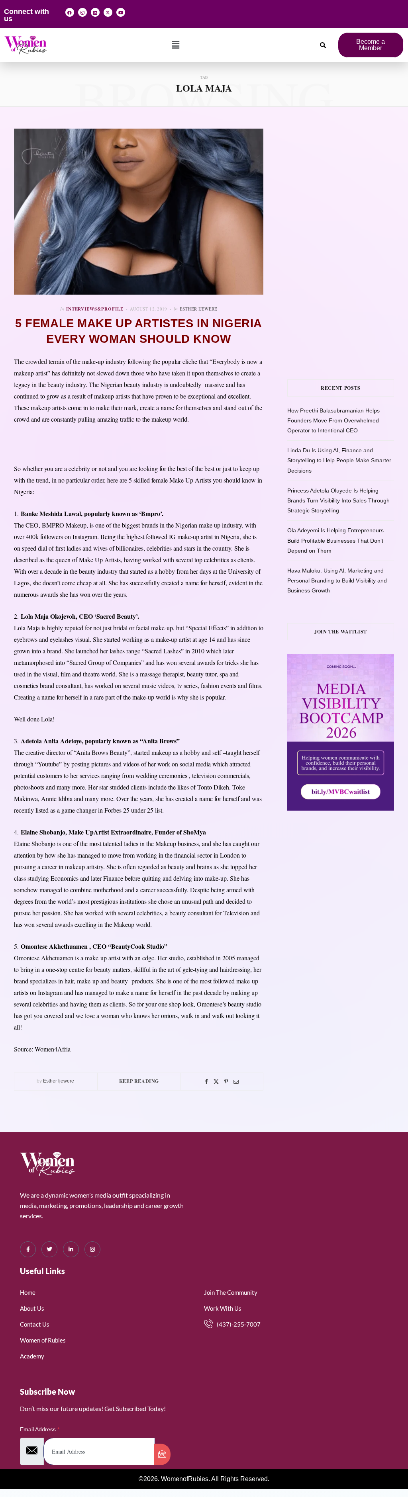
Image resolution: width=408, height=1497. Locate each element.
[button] (175, 45)
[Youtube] (120, 12)
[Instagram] (82, 12)
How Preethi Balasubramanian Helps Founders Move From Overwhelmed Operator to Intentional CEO (333, 420)
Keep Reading (139, 1081)
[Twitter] (216, 1081)
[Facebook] (69, 12)
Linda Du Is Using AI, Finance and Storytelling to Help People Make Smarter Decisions (339, 460)
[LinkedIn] (71, 1249)
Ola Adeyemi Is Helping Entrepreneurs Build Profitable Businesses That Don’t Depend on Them (335, 540)
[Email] (236, 1081)
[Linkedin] (95, 12)
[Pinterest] (226, 1081)
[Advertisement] (347, 178)
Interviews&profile (95, 309)
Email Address (39, 1429)
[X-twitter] (108, 12)
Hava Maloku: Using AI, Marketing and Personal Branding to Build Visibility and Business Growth (337, 580)
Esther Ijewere (199, 309)
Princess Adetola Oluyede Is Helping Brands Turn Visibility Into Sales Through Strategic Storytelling (338, 500)
